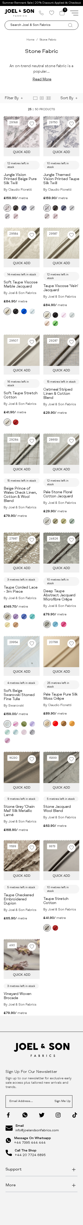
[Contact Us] (41, 13)
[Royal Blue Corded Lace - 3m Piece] (24, 616)
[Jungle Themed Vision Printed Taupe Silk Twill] (7, 216)
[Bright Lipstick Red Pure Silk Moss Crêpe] (55, 723)
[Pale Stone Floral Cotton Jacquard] (47, 521)
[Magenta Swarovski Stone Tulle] (15, 724)
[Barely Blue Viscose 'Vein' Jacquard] (72, 315)
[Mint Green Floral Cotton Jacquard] (72, 521)
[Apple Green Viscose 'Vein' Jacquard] (55, 323)
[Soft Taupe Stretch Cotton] (7, 422)
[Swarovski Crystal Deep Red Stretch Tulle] (7, 740)
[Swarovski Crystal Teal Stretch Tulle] (15, 732)
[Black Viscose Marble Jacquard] (15, 311)
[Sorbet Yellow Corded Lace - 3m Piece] (7, 624)
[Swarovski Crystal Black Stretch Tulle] (32, 732)
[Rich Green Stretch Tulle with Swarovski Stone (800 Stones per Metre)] (24, 724)
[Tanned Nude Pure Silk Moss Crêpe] (72, 723)
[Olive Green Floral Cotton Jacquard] (55, 521)
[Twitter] (41, 1115)
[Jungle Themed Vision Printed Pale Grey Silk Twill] (32, 208)
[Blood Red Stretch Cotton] (15, 422)
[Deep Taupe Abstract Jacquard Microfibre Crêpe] (47, 624)
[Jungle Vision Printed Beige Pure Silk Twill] (7, 208)
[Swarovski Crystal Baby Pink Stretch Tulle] (24, 732)
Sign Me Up (62, 1101)
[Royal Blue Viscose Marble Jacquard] (24, 311)
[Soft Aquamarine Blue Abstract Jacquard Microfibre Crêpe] (55, 624)
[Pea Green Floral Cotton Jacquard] (63, 521)
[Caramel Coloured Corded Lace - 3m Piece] (15, 624)
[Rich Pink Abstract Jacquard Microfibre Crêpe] (63, 624)
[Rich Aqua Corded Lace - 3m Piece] (32, 616)
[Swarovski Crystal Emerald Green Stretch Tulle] (7, 732)
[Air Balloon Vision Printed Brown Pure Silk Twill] (15, 208)
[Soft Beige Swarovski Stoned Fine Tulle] (7, 724)
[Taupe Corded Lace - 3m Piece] (7, 616)
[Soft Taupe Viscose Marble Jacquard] (7, 311)
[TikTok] (74, 1115)
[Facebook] (8, 1115)
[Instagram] (58, 1115)
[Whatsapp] (25, 1115)
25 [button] (29, 109)
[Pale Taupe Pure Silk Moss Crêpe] (47, 723)
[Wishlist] (51, 13)
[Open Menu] (74, 13)
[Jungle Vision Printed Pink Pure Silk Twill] (15, 216)
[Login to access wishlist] (32, 124)
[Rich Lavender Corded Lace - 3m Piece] (15, 616)
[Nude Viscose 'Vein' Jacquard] (47, 323)
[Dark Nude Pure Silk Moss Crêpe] (63, 723)
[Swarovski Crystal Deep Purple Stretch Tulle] (32, 724)
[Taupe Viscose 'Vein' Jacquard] (47, 315)
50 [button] (37, 109)
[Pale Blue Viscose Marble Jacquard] (32, 311)
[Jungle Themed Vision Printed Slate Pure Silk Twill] (24, 208)
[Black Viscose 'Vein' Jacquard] (55, 315)
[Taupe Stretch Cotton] (47, 928)
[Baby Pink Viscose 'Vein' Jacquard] (63, 315)
